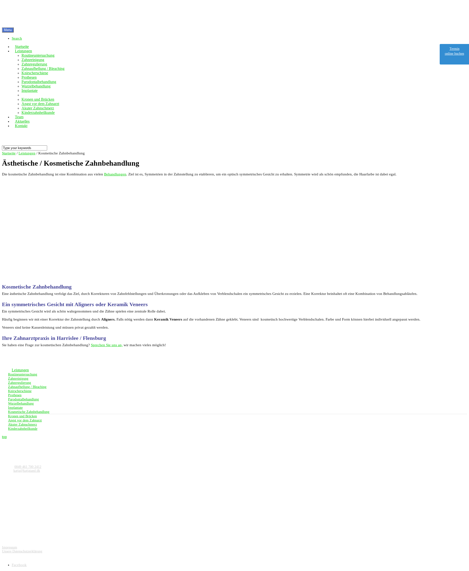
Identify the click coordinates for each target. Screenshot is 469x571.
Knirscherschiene (20, 391)
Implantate (15, 407)
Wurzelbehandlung (21, 403)
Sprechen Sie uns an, (107, 345)
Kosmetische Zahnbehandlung (28, 412)
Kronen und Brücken (22, 416)
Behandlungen (115, 174)
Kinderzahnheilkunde (22, 429)
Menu (8, 30)
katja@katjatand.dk (26, 471)
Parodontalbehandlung (23, 399)
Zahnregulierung (19, 383)
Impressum (9, 547)
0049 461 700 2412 (27, 467)
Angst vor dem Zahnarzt (25, 420)
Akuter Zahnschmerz (22, 424)
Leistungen (20, 370)
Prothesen (14, 395)
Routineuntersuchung (22, 374)
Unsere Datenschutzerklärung (22, 551)
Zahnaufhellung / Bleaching (27, 387)
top (4, 437)
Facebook (19, 565)
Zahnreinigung (18, 378)
